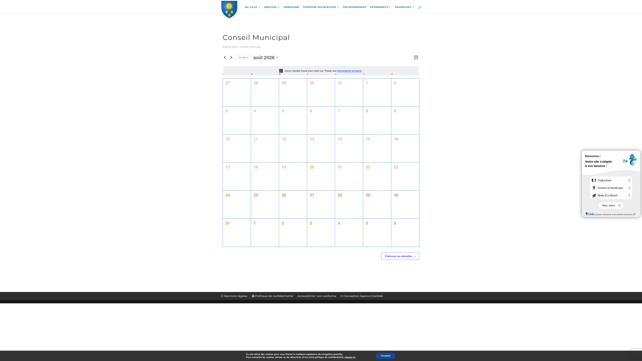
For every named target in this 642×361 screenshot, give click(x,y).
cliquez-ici (349, 357)
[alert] (321, 70)
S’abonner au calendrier (398, 256)
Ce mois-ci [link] (243, 57)
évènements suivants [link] (349, 70)
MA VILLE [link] (251, 7)
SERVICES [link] (270, 7)
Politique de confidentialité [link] (273, 296)
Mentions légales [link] (235, 296)
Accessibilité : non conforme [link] (316, 296)
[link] (229, 9)
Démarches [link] (403, 7)
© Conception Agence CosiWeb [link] (362, 296)
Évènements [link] (379, 7)
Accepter (385, 355)
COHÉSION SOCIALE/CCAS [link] (319, 7)
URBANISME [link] (291, 7)
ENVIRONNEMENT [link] (354, 7)
